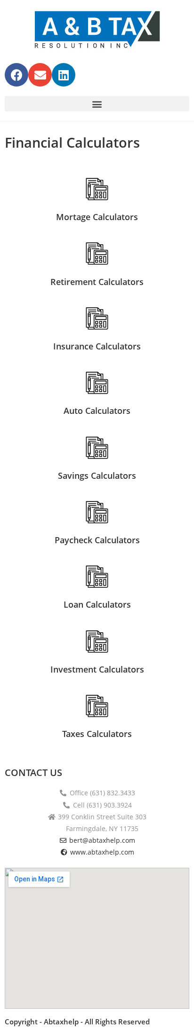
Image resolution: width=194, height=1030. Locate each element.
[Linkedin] (63, 75)
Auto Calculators (97, 410)
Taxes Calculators (97, 733)
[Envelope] (40, 75)
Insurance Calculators (97, 346)
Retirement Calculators (97, 281)
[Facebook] (16, 75)
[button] (97, 103)
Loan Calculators (97, 604)
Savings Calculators (97, 475)
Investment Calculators (97, 669)
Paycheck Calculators (97, 540)
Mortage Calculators (97, 216)
